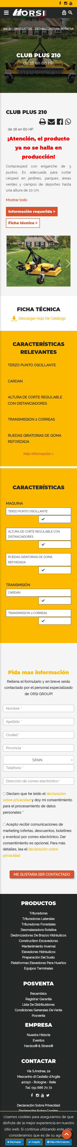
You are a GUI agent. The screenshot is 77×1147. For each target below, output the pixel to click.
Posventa (38, 1016)
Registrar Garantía (38, 999)
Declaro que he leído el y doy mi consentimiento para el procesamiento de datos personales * (37, 803)
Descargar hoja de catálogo (42, 318)
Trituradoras (38, 913)
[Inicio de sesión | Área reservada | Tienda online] (64, 12)
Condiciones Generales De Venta (38, 1010)
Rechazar (15, 1142)
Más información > (38, 454)
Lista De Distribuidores (38, 1004)
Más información (59, 1142)
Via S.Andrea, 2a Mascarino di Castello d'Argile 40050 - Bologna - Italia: (38, 1079)
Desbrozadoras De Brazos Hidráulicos (38, 935)
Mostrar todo (16, 200)
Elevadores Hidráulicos (38, 952)
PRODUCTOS (23, 29)
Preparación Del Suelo (38, 957)
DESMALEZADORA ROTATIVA (54, 29)
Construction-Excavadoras (38, 941)
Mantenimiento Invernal (38, 946)
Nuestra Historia (38, 1035)
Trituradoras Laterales (38, 919)
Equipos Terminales (38, 968)
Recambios (38, 993)
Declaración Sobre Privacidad (38, 1105)
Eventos (38, 1040)
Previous (12, 263)
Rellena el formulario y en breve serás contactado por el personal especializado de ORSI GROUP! (38, 687)
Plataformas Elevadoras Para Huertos (38, 963)
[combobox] (38, 760)
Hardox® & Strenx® (38, 1046)
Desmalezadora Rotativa (38, 930)
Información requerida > (31, 211)
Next (65, 263)
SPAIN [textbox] (37, 760)
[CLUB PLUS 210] (38, 261)
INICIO (7, 29)
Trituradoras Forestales (39, 924)
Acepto (36, 1142)
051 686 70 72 (41, 1088)
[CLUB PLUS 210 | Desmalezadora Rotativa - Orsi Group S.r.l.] (41, 123)
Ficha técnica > (23, 223)
